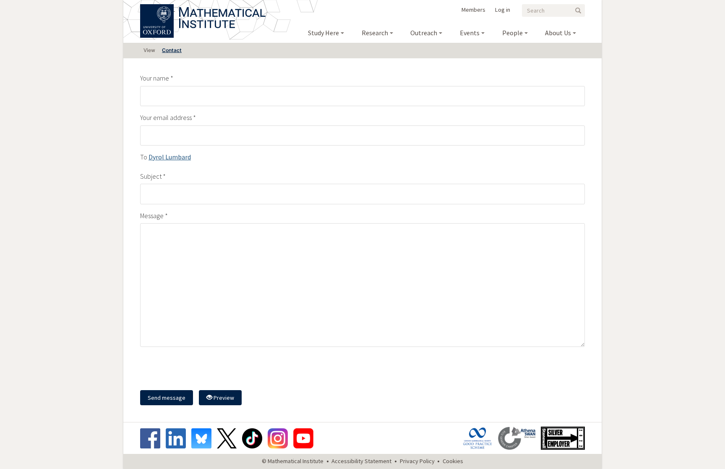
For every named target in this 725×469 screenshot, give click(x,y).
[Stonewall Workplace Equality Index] (563, 438)
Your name (154, 78)
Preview (223, 397)
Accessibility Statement (361, 461)
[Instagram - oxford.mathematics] (280, 438)
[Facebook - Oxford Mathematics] (152, 438)
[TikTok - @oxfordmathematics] (254, 438)
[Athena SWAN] (519, 438)
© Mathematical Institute (292, 461)
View (149, 50)
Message (152, 215)
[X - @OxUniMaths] (229, 438)
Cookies (453, 461)
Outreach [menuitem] (423, 33)
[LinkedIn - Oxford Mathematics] (178, 438)
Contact (172, 50)
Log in (502, 9)
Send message (166, 397)
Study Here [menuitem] (323, 33)
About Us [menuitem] (558, 33)
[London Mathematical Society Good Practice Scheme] (479, 438)
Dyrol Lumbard (170, 157)
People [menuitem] (512, 33)
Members (473, 9)
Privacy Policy (417, 461)
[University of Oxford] (157, 8)
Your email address (166, 117)
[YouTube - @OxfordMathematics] (303, 438)
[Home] (222, 8)
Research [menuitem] (375, 33)
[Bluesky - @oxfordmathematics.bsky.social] (203, 438)
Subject (151, 176)
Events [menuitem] (470, 33)
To (143, 157)
